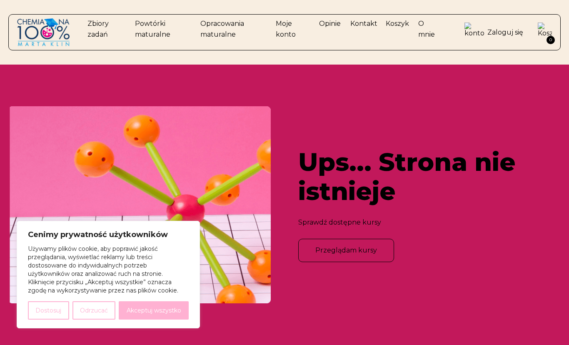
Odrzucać (94, 310)
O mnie (426, 29)
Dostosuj (48, 310)
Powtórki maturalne (152, 29)
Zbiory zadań (98, 29)
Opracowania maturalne (222, 29)
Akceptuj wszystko (154, 310)
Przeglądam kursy (346, 250)
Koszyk (397, 24)
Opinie (330, 24)
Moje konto (286, 29)
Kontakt (363, 24)
